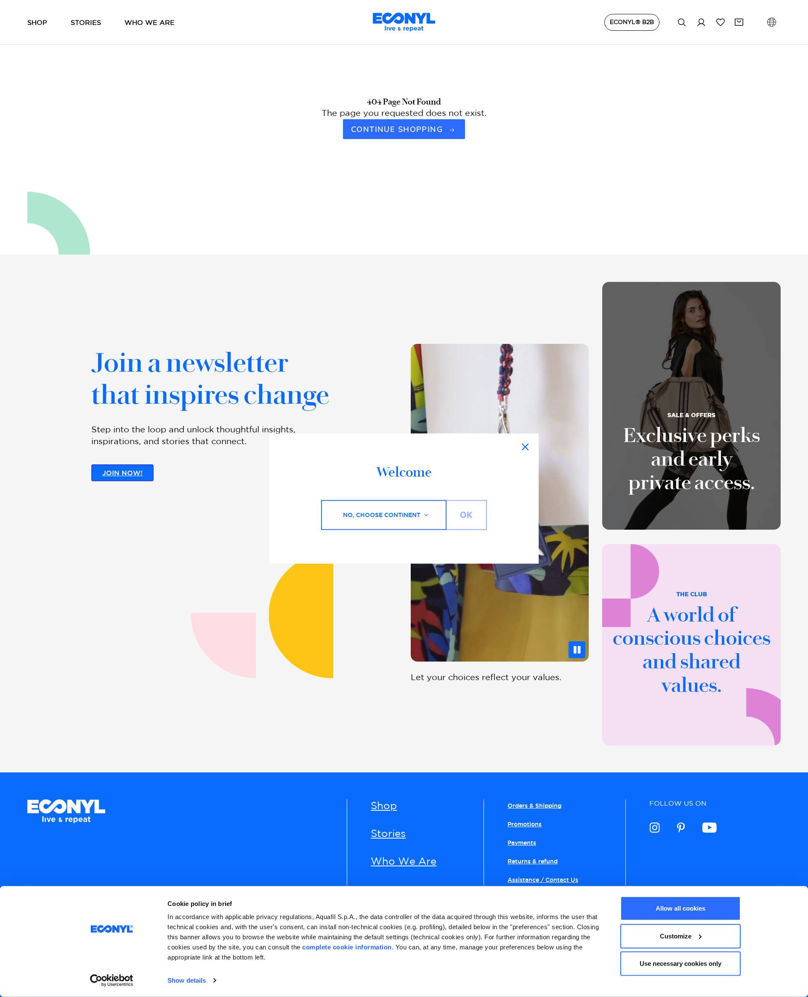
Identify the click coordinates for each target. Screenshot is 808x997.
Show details (186, 980)
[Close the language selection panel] (525, 447)
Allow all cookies (680, 908)
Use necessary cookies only (680, 963)
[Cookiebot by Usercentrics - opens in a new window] (112, 980)
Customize (675, 935)
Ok (466, 515)
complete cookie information (347, 947)
